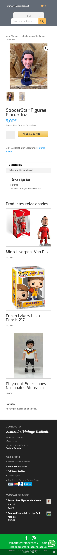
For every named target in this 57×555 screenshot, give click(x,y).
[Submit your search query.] (42, 21)
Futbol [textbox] (32, 16)
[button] (46, 48)
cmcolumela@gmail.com (20, 445)
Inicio (8, 36)
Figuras (15, 36)
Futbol (24, 36)
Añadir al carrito (31, 133)
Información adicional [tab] (21, 170)
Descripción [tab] (15, 164)
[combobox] (28, 15)
